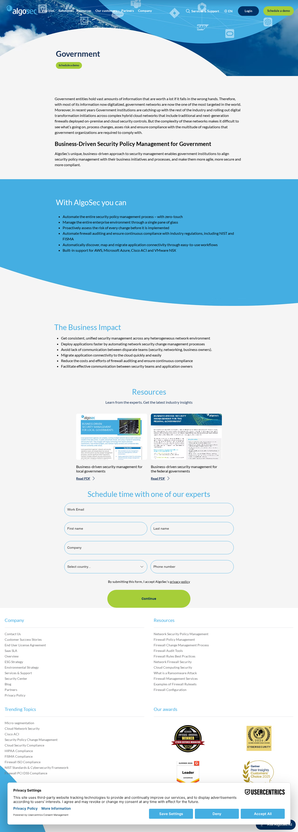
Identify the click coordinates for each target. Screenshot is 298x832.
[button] (48, 10)
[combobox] (105, 566)
